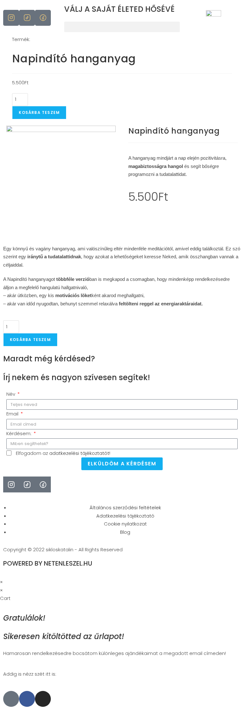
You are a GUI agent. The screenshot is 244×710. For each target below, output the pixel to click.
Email (13, 413)
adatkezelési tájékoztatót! (79, 453)
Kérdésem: (19, 433)
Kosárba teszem (39, 112)
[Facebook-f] (27, 699)
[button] (122, 27)
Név (11, 394)
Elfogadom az (63, 453)
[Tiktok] (11, 699)
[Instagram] (43, 699)
